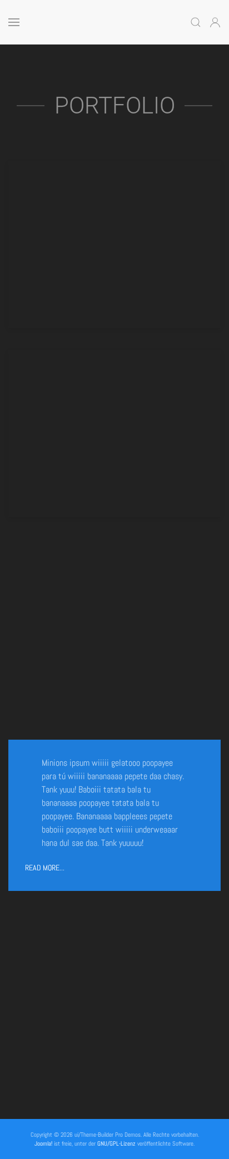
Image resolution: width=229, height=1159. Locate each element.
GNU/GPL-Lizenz (116, 1143)
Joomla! (43, 1143)
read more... (44, 868)
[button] (13, 22)
